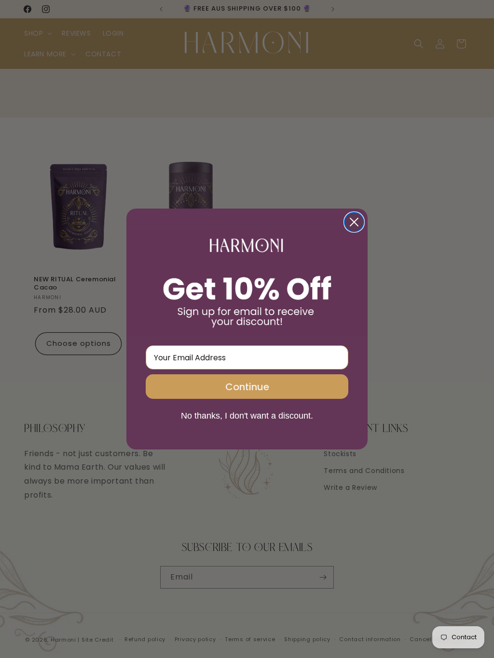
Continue (247, 387)
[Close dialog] (354, 222)
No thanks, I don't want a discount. (247, 416)
